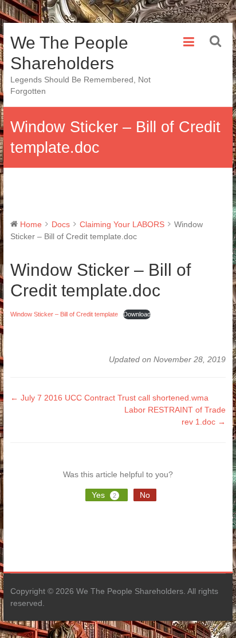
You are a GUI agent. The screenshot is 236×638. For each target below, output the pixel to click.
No (145, 495)
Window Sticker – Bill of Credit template (64, 314)
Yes (104, 495)
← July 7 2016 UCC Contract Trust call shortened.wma (109, 397)
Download (137, 314)
